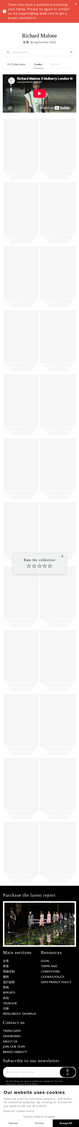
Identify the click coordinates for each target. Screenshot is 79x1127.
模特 (6, 977)
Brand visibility (15, 1052)
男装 (6, 966)
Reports (9, 992)
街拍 (6, 998)
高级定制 (9, 971)
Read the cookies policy (19, 1111)
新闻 (6, 987)
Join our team (14, 1046)
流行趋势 (9, 982)
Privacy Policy (31, 1084)
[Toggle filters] (71, 52)
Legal (45, 961)
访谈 (6, 1008)
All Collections (16, 64)
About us (10, 1041)
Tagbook (10, 1003)
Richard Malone (39, 36)
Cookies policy (52, 977)
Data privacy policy (56, 982)
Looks (38, 64)
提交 (67, 1072)
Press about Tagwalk (19, 1014)
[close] (76, 3)
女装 (6, 961)
